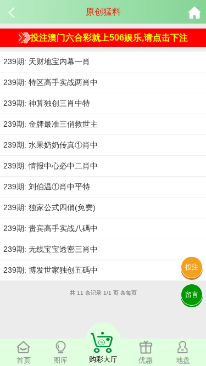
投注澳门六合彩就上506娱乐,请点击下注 (109, 37)
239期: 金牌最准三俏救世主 (50, 124)
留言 (191, 295)
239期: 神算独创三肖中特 (46, 103)
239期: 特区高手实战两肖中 (50, 82)
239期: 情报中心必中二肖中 (50, 165)
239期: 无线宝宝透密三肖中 (50, 249)
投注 (191, 267)
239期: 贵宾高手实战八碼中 (50, 228)
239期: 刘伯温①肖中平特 (46, 186)
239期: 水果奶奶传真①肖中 (50, 144)
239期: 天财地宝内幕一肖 (46, 61)
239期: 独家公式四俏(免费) (49, 207)
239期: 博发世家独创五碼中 (50, 270)
